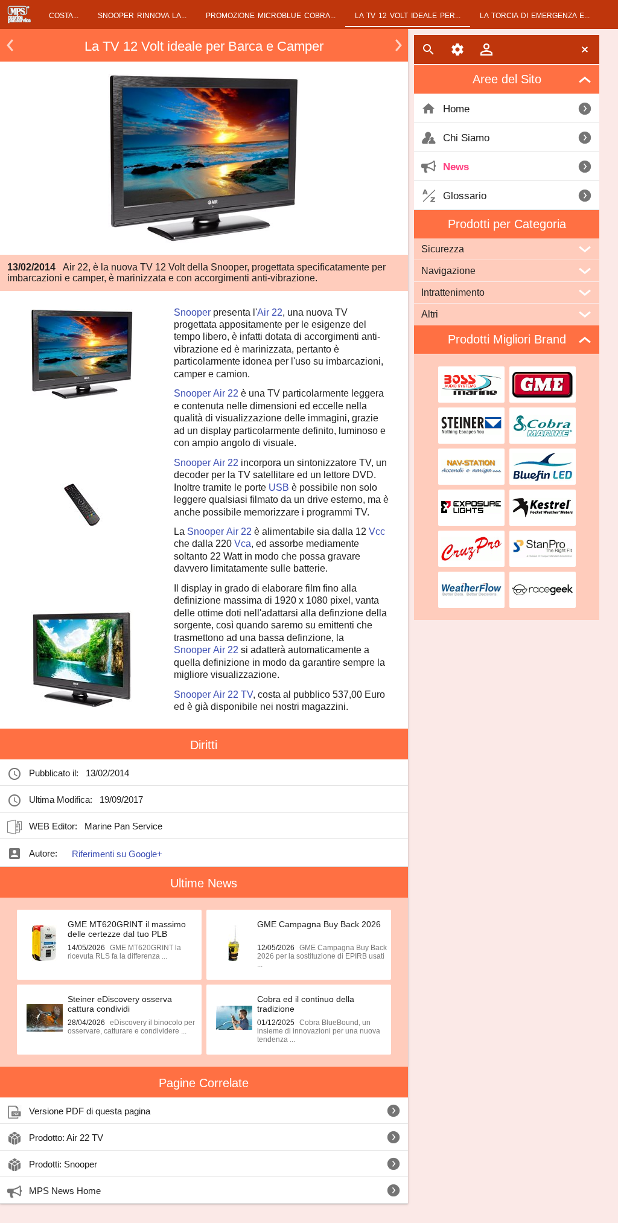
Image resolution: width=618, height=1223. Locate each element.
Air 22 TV (233, 694)
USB (279, 487)
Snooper (192, 312)
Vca (242, 543)
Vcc (377, 531)
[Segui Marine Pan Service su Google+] (173, 826)
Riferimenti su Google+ (117, 854)
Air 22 (269, 312)
